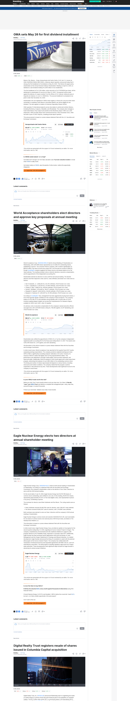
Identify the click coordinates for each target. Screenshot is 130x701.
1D (26, 112)
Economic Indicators (43, 5)
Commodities (29, 5)
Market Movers (94, 133)
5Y (37, 112)
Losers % (104, 136)
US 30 (91, 29)
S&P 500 (91, 36)
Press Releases (107, 5)
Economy (50, 5)
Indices (91, 14)
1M (30, 112)
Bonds (102, 14)
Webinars (92, 180)
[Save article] (76, 19)
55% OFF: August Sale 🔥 (95, 1)
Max (40, 112)
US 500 (91, 32)
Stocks (107, 14)
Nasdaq (91, 38)
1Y (35, 112)
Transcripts (101, 5)
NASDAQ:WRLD (43, 243)
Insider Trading (62, 5)
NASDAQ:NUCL (44, 466)
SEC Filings (23, 18)
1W (28, 112)
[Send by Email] (39, 159)
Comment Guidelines (18, 179)
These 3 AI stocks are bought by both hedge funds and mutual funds (101, 110)
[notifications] (113, 1)
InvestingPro (31, 250)
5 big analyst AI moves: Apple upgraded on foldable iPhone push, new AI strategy (101, 97)
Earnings (75, 5)
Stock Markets (35, 5)
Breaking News (17, 5)
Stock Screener (73, 3)
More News (99, 127)
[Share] (73, 19)
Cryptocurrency (55, 5)
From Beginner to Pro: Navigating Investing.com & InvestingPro (100, 185)
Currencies (24, 5)
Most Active (92, 136)
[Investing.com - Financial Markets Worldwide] (18, 1)
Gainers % (98, 136)
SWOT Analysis (88, 5)
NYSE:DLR (41, 676)
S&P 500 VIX (92, 40)
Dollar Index (92, 42)
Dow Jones (92, 34)
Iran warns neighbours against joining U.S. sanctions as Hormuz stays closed (102, 123)
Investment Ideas (81, 5)
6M (33, 112)
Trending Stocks (94, 193)
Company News (69, 5)
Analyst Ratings (95, 5)
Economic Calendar (64, 3)
